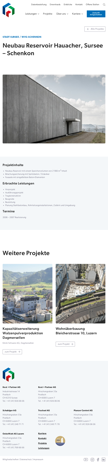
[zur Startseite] (8, 8)
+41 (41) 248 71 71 (15, 424)
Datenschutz (26, 460)
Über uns (61, 14)
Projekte (47, 14)
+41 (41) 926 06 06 (15, 401)
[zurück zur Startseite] (8, 374)
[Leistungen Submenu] (38, 14)
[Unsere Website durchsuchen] (104, 4)
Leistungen (31, 14)
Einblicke (68, 5)
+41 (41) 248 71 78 (51, 424)
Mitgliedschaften (11, 460)
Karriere (76, 14)
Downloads (55, 5)
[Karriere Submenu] (81, 14)
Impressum (38, 460)
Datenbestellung (38, 5)
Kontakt (79, 5)
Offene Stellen (92, 5)
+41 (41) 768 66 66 (15, 448)
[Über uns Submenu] (67, 14)
